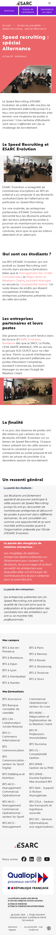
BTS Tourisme (38, 744)
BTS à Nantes (11, 682)
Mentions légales (12, 928)
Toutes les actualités (29, 25)
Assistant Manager (38, 280)
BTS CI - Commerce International (11, 736)
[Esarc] (24, 3)
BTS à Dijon (9, 664)
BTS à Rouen (37, 660)
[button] (49, 928)
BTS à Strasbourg (40, 666)
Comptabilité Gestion (34, 284)
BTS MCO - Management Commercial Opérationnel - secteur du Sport (13, 809)
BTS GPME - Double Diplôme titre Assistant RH (40, 777)
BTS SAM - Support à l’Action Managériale (41, 791)
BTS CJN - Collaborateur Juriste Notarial (12, 722)
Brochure (9, 10)
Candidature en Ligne (47, 10)
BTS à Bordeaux (12, 657)
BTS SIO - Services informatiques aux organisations (41, 822)
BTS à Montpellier (14, 676)
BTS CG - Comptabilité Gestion (38, 754)
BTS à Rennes (38, 654)
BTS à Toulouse (39, 672)
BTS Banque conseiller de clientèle (10, 709)
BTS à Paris (36, 647)
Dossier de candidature (28, 10)
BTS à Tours (36, 679)
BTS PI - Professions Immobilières (38, 734)
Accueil (6, 25)
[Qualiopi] (28, 887)
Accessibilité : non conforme (33, 928)
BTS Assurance (11, 699)
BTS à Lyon (9, 670)
